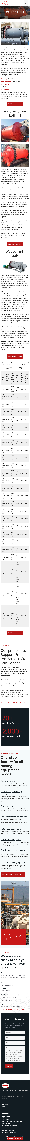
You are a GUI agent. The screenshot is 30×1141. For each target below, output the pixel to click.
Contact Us (5, 1111)
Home (3, 1106)
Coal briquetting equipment (13, 850)
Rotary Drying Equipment (8, 1128)
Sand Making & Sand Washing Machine (12, 1121)
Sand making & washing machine (11, 792)
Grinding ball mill (8, 806)
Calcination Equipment (8, 1130)
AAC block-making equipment (14, 862)
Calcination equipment (11, 839)
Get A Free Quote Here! (15, 1139)
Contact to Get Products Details (13, 874)
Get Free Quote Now (15, 104)
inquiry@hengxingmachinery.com (12, 1009)
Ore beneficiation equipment (14, 816)
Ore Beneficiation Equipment (9, 1125)
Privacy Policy (5, 1113)
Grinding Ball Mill (6, 1123)
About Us (4, 1109)
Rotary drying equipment (12, 829)
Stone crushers (8, 781)
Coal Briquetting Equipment (9, 1132)
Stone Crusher (5, 1119)
